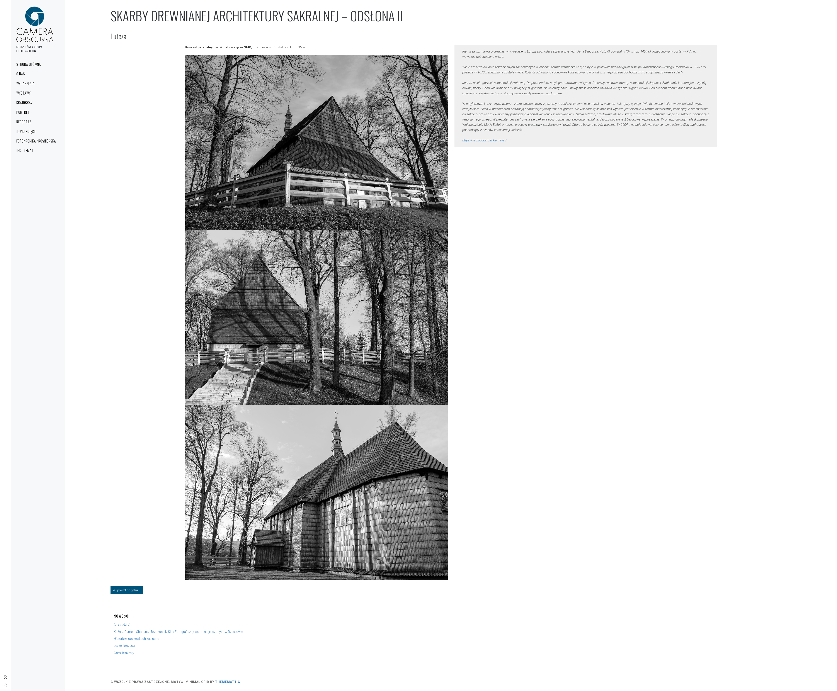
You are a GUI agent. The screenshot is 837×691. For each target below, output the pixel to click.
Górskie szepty (124, 653)
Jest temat (24, 150)
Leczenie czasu (124, 645)
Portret (23, 112)
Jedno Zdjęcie (26, 131)
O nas (20, 73)
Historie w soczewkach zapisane (136, 638)
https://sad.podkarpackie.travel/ (484, 140)
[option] (316, 142)
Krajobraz (24, 102)
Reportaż (23, 121)
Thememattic (227, 682)
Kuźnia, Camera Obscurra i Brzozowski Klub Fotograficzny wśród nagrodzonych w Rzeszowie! (178, 631)
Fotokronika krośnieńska (36, 141)
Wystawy (23, 93)
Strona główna (28, 64)
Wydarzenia (25, 83)
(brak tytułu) (122, 624)
